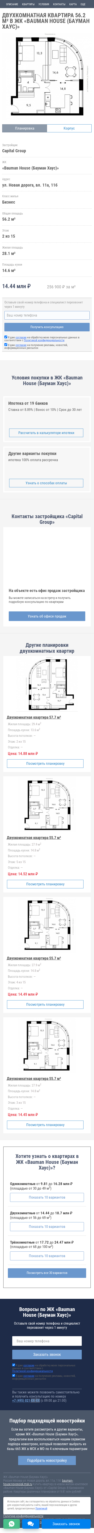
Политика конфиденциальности (23, 1516)
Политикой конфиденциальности (44, 340)
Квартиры (28, 4)
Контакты (59, 4)
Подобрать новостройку (47, 1460)
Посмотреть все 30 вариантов (47, 1273)
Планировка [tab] (24, 128)
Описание (12, 4)
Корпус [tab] (69, 128)
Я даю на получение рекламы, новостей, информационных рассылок (36, 346)
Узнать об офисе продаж (47, 616)
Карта (73, 4)
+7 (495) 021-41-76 (26, 1400)
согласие (21, 337)
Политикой (41, 1508)
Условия (43, 4)
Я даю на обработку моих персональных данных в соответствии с (42, 339)
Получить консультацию (47, 327)
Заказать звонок (47, 1354)
